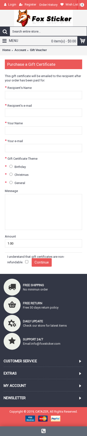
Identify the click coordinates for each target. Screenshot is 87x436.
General (19, 183)
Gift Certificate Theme (22, 158)
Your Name (15, 123)
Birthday (20, 167)
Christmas (21, 175)
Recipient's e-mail (19, 105)
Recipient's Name (19, 88)
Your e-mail (15, 141)
